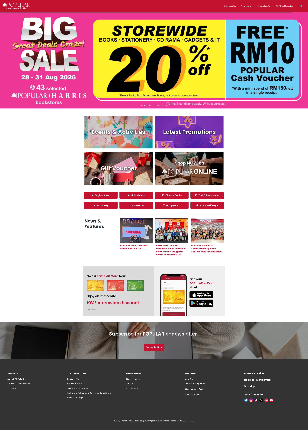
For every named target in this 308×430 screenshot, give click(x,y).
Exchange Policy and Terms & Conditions (89, 393)
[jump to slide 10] (166, 105)
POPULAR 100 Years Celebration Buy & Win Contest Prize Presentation (206, 248)
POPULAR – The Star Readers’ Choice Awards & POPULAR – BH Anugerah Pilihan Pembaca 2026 (170, 250)
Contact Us (73, 379)
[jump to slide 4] (150, 105)
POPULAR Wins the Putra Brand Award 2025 (134, 247)
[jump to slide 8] (160, 105)
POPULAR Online (254, 373)
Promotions (132, 388)
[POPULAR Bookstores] (16, 6)
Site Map (249, 386)
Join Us (189, 379)
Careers (11, 388)
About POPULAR (15, 379)
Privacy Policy (74, 383)
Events (129, 383)
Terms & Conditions (77, 388)
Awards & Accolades (18, 383)
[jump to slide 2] (144, 105)
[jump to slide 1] (142, 105)
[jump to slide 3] (147, 105)
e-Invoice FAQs (75, 398)
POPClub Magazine (195, 383)
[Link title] (136, 230)
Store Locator (133, 379)
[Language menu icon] (301, 6)
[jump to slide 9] (163, 105)
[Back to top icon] (296, 425)
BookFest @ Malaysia (257, 380)
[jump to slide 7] (158, 105)
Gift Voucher (192, 395)
